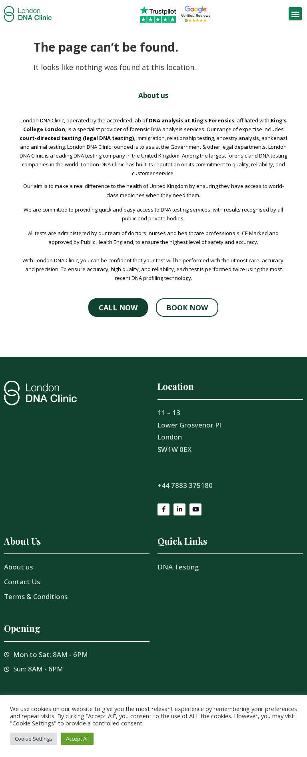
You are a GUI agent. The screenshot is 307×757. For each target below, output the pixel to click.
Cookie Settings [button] (33, 738)
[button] (295, 13)
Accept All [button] (77, 738)
